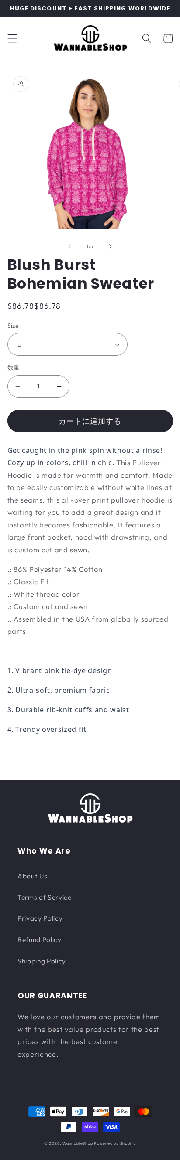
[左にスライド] (70, 246)
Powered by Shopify (115, 1143)
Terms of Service (44, 897)
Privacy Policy (39, 918)
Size (13, 326)
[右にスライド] (110, 246)
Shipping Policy (41, 961)
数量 (13, 367)
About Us (32, 876)
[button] (11, 38)
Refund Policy (39, 939)
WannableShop (77, 1143)
